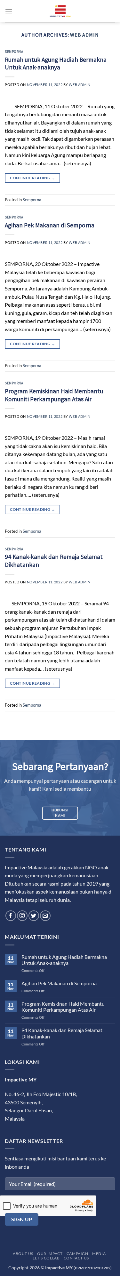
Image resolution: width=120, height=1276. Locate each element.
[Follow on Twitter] (33, 915)
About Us (23, 1253)
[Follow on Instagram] (22, 915)
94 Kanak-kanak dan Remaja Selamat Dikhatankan (61, 1033)
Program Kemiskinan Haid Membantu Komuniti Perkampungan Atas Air (54, 395)
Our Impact (49, 1253)
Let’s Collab (46, 1258)
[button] (8, 11)
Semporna (14, 51)
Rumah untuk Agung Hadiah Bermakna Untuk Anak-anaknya (56, 63)
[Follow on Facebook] (10, 915)
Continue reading (32, 177)
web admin (84, 35)
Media (99, 1253)
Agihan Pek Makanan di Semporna (49, 225)
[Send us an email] (45, 915)
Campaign (77, 1253)
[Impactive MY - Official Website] (60, 11)
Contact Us (76, 1258)
